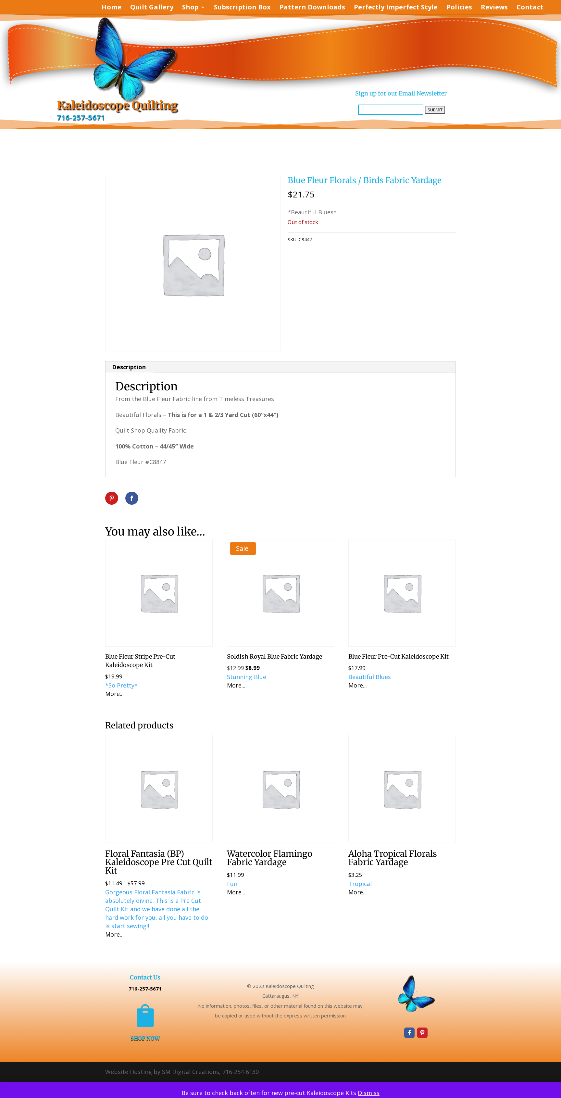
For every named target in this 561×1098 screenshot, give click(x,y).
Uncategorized (350, 239)
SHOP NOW (145, 1038)
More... (114, 694)
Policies (459, 8)
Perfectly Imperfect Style (396, 8)
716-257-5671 (81, 117)
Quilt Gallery (151, 8)
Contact (530, 8)
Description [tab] (129, 367)
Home (111, 8)
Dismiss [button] (369, 1093)
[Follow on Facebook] (409, 1033)
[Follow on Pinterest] (422, 1033)
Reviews (494, 8)
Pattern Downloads (312, 8)
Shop (190, 8)
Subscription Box (242, 8)
